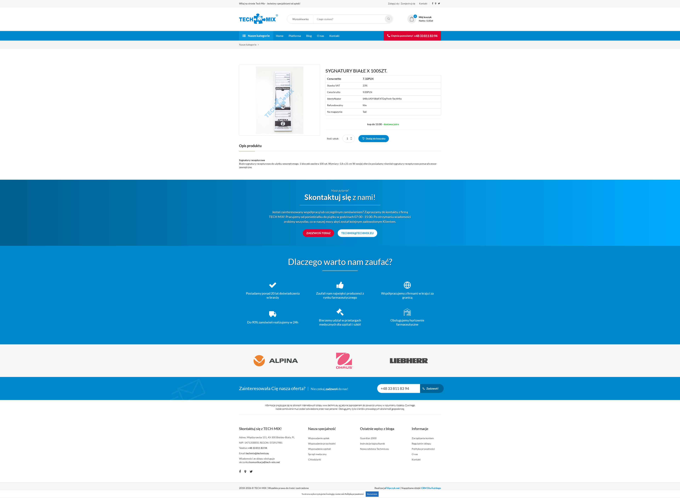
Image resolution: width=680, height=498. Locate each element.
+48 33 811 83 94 (425, 36)
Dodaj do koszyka (375, 138)
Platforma (295, 35)
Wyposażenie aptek (318, 438)
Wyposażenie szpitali (319, 448)
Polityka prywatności (423, 448)
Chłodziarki (314, 459)
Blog (309, 35)
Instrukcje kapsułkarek (372, 443)
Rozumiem (372, 494)
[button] (302, 19)
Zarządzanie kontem (423, 438)
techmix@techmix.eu (357, 233)
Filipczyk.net (393, 487)
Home (279, 35)
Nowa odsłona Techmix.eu (374, 448)
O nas (320, 35)
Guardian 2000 (368, 438)
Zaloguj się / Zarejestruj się (401, 3)
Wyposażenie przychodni (322, 443)
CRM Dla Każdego (431, 487)
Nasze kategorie (258, 36)
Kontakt (423, 3)
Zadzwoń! (431, 388)
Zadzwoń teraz (318, 233)
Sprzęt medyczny (317, 454)
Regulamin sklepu (421, 443)
